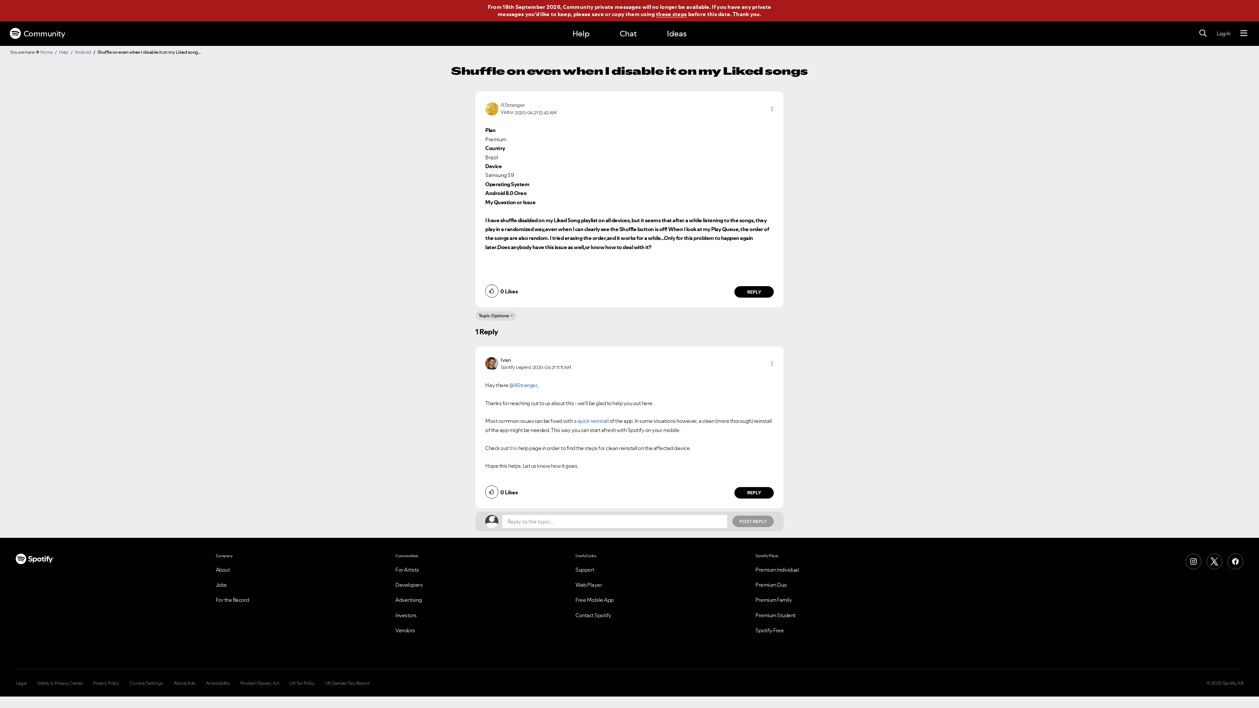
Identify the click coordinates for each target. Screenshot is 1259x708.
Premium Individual (777, 569)
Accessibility (218, 683)
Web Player (588, 584)
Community (44, 33)
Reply (754, 292)
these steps (671, 14)
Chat (628, 33)
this (513, 448)
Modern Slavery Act (259, 683)
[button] (772, 109)
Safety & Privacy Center (60, 683)
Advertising (408, 599)
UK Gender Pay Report (347, 683)
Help (581, 33)
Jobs (221, 584)
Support (584, 569)
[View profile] (491, 108)
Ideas (677, 33)
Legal (21, 683)
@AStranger (523, 385)
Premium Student (775, 615)
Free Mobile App (594, 599)
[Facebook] (1235, 561)
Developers (409, 584)
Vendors (405, 630)
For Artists (407, 569)
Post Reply (753, 521)
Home (46, 52)
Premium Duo (771, 584)
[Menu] (1243, 33)
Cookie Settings (146, 683)
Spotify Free (769, 630)
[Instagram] (1193, 561)
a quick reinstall (591, 420)
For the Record (232, 599)
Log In (1223, 33)
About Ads (184, 683)
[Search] (1203, 33)
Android (83, 52)
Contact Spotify (593, 615)
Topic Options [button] (494, 315)
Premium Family (773, 599)
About (223, 569)
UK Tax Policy (302, 683)
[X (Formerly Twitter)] (1214, 561)
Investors (406, 615)
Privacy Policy (106, 683)
